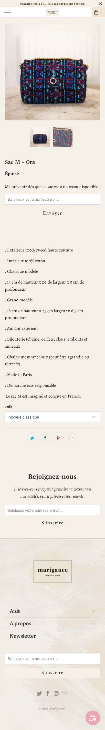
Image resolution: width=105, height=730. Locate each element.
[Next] (95, 72)
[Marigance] (52, 12)
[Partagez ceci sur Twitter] (32, 437)
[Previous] (10, 72)
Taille (8, 407)
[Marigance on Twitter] (39, 694)
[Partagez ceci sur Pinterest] (58, 437)
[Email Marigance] (65, 694)
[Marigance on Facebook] (48, 694)
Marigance (57, 708)
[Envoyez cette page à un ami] (71, 437)
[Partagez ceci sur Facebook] (45, 437)
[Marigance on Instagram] (56, 694)
